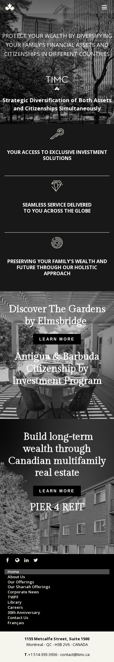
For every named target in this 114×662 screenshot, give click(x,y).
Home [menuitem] (13, 571)
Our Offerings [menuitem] (21, 582)
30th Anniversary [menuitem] (24, 612)
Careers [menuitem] (15, 607)
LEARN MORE (57, 339)
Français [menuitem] (16, 622)
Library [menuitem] (15, 602)
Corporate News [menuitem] (23, 592)
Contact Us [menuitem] (18, 617)
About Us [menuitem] (16, 576)
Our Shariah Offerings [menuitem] (29, 586)
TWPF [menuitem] (13, 597)
